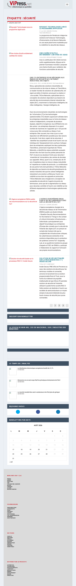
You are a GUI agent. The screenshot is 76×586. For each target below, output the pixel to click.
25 (21, 454)
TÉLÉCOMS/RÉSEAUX (45, 33)
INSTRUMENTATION (14, 515)
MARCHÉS (17, 484)
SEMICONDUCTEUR (11, 507)
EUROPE (49, 204)
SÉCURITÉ (49, 83)
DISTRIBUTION (10, 565)
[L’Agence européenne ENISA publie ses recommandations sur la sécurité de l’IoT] (23, 201)
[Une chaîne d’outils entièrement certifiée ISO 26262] (23, 54)
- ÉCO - (39, 83)
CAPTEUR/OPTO (11, 508)
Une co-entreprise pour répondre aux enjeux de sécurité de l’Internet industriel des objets (47, 79)
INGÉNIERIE (10, 516)
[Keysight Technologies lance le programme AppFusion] (23, 28)
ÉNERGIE (9, 571)
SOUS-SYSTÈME (11, 514)
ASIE (8, 482)
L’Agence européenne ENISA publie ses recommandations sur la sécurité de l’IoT (52, 200)
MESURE (49, 31)
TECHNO (54, 31)
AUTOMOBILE (10, 540)
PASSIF (8, 510)
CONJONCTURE (10, 484)
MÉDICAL (9, 538)
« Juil (11, 462)
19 (30, 449)
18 (21, 449)
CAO (8, 515)
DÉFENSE (9, 544)
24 (13, 454)
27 (39, 454)
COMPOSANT (50, 264)
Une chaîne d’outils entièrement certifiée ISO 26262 (53, 54)
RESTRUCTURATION (11, 489)
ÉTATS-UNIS (10, 481)
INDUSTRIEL (10, 537)
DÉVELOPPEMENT (52, 57)
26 (30, 454)
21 (46, 449)
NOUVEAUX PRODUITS (12, 567)
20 (39, 449)
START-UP (9, 536)
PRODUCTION (10, 575)
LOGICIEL (9, 512)
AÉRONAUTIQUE (11, 542)
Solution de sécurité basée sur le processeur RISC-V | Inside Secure (51, 260)
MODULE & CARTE (11, 570)
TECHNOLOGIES (11, 566)
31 (13, 458)
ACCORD (44, 83)
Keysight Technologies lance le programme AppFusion (53, 28)
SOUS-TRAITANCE (11, 517)
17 (13, 449)
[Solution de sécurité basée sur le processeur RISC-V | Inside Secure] (23, 260)
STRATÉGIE (9, 486)
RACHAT (9, 485)
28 (46, 454)
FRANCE (9, 478)
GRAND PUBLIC (10, 546)
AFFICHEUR (9, 511)
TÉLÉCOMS (9, 545)
